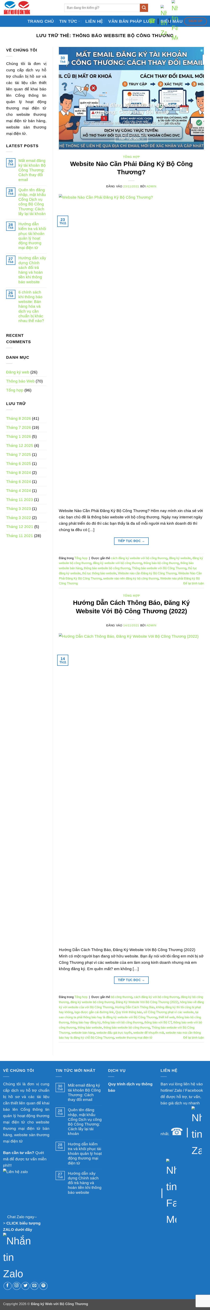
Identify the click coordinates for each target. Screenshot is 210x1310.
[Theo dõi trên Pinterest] (43, 1286)
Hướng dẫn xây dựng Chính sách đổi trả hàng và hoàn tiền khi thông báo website (32, 270)
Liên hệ (94, 21)
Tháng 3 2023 (18, 508)
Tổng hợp (14, 390)
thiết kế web (167, 1017)
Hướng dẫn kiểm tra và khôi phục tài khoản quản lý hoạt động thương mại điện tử (32, 236)
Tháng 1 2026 (18, 436)
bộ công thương (121, 997)
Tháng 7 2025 (18, 454)
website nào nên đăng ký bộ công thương (131, 578)
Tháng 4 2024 (18, 490)
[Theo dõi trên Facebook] (7, 1286)
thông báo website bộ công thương (107, 568)
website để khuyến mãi (148, 1032)
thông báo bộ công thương (161, 563)
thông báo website (90, 1027)
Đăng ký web (17, 372)
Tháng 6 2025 (18, 463)
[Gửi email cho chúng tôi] (34, 1286)
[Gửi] (144, 8)
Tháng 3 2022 (18, 517)
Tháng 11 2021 (19, 535)
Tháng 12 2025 (19, 445)
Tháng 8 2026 (18, 418)
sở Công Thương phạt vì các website (169, 1012)
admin (151, 186)
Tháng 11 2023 (19, 499)
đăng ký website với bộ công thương (117, 563)
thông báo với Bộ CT (158, 1022)
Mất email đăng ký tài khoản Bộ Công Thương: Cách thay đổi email (32, 170)
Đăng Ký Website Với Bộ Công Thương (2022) (147, 1002)
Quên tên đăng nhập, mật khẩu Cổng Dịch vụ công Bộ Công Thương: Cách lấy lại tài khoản (32, 202)
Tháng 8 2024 (18, 472)
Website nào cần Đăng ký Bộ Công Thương (147, 573)
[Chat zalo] (164, 20)
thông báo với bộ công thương (122, 1022)
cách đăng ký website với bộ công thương (139, 558)
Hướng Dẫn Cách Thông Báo (134, 1007)
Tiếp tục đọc (131, 138)
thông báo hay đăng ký (85, 1022)
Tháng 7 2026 (18, 427)
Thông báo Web (20, 381)
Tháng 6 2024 (18, 481)
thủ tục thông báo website (99, 573)
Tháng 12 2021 (19, 526)
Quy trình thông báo (128, 1012)
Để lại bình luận (193, 583)
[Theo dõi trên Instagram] (17, 1286)
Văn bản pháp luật (131, 21)
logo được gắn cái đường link (94, 1012)
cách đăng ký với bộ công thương (156, 997)
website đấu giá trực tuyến (114, 1032)
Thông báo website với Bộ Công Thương (159, 568)
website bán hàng (83, 1032)
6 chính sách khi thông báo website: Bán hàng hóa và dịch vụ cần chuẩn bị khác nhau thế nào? (31, 306)
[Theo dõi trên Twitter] (25, 1286)
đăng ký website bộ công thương (92, 1002)
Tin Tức (68, 21)
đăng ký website (180, 558)
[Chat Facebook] (175, 20)
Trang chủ (40, 21)
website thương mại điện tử (134, 1037)
